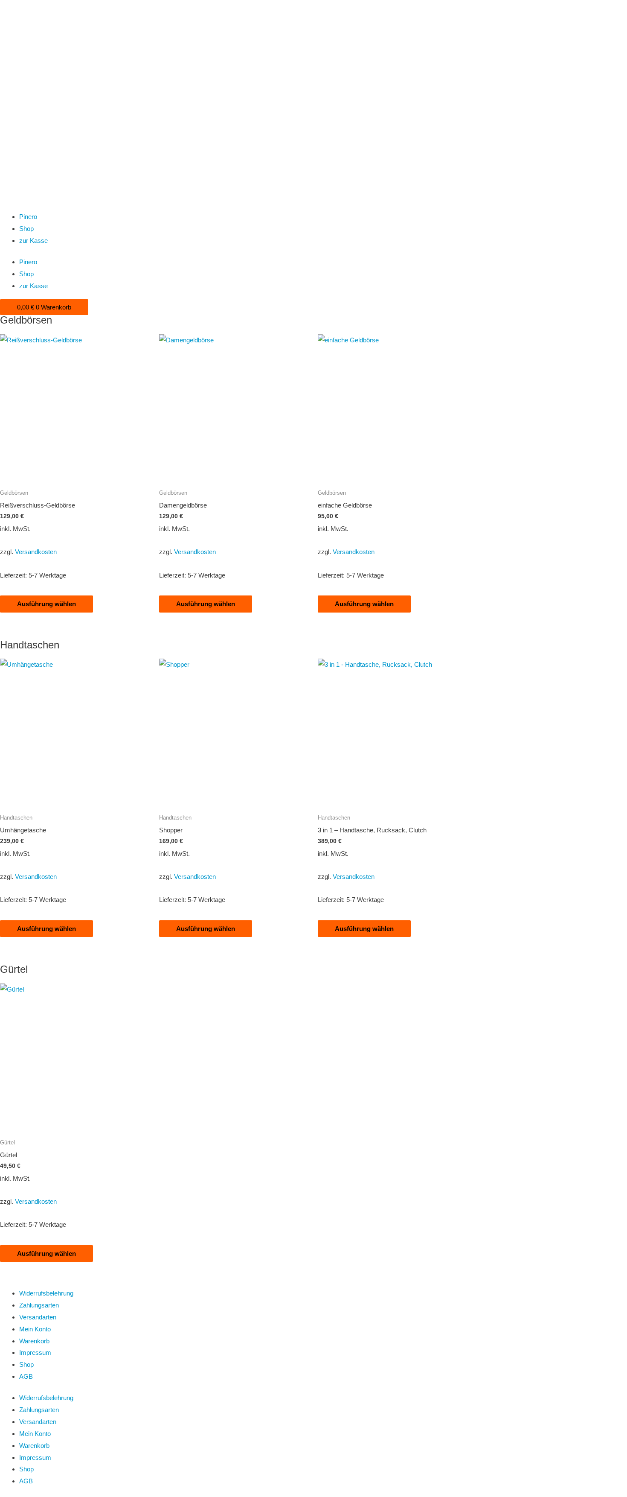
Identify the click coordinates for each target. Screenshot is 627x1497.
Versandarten (37, 1317)
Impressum (35, 1352)
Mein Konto (35, 1329)
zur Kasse (33, 240)
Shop (26, 228)
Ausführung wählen (46, 603)
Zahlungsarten (39, 1305)
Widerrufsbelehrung (46, 1293)
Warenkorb (34, 1341)
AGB (26, 1376)
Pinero (28, 216)
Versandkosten (36, 551)
